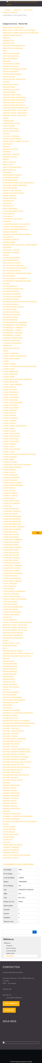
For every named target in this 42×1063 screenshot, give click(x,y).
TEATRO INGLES (9, 832)
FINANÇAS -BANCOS (10, 232)
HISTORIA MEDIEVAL (10, 286)
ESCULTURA (7, 203)
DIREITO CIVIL (8, 165)
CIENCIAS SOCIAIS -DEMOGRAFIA (15, 113)
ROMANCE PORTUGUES (11, 808)
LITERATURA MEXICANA (11, 563)
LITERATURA (7, 506)
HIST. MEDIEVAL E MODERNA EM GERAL (17, 273)
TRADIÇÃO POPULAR (10, 852)
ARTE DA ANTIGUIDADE (11, 53)
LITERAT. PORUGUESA (11, 441)
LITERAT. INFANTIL (9, 413)
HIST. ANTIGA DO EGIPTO (12, 263)
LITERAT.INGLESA (9, 490)
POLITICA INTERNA (9, 695)
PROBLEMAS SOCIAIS (10, 702)
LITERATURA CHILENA (11, 534)
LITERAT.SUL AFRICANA (11, 503)
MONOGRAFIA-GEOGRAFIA (13, 635)
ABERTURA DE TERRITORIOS (13, 27)
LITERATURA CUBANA (10, 545)
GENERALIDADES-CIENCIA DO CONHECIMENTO (20, 245)
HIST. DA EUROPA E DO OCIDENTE (15, 268)
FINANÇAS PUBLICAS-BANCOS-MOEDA (17, 234)
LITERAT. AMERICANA (10, 371)
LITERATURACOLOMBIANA (12, 581)
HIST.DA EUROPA (9, 276)
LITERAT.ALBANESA (10, 457)
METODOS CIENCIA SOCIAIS (13, 633)
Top (37, 533)
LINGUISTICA (7, 346)
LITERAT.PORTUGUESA (11, 501)
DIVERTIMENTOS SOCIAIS (12, 175)
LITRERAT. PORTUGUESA (12, 612)
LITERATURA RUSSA (10, 576)
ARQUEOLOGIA (8, 40)
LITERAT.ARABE (8, 459)
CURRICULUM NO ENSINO (12, 139)
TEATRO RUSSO (8, 837)
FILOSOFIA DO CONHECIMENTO (14, 227)
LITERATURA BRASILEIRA (12, 524)
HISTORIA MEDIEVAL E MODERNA (15, 322)
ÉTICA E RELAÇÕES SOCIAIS (13, 211)
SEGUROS (6, 811)
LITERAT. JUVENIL (9, 364)
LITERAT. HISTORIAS (10, 405)
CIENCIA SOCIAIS (9, 77)
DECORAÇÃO (7, 144)
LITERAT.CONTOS (9, 472)
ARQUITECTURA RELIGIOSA (13, 48)
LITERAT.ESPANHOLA (10, 475)
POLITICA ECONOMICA (11, 692)
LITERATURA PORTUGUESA (13, 573)
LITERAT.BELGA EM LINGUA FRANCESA (17, 465)
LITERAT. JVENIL (9, 428)
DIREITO (6, 159)
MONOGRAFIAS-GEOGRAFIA (13, 638)
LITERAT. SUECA (9, 446)
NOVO (5, 648)
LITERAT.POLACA (9, 498)
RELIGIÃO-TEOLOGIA (10, 777)
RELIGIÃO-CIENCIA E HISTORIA (14, 754)
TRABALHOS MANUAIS (11, 850)
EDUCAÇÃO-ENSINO (10, 188)
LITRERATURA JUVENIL (11, 614)
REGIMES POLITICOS (10, 718)
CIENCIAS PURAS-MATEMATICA (14, 105)
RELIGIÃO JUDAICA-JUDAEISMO (14, 739)
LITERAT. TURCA (9, 452)
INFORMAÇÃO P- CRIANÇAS (13, 327)
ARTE (5, 51)
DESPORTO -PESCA (10, 157)
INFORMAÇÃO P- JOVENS (12, 330)
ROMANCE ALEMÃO (10, 790)
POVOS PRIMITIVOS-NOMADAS (14, 700)
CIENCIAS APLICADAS (10, 84)
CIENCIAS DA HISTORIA (11, 90)
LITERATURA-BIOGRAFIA (12, 578)
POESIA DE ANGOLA (10, 669)
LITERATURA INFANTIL (11, 550)
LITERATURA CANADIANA (12, 529)
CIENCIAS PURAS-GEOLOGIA (13, 102)
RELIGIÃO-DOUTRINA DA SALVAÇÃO (16, 757)
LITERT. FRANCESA (10, 583)
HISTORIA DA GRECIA (10, 304)
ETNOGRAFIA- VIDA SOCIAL (13, 219)
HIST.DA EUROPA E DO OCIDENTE (15, 278)
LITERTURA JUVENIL (10, 604)
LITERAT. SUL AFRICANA (11, 449)
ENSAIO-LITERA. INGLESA (12, 190)
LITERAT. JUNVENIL (10, 421)
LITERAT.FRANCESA (10, 480)
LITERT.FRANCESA (9, 586)
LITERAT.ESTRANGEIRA (11, 477)
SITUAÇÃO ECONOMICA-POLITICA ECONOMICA (20, 821)
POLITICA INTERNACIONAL (12, 697)
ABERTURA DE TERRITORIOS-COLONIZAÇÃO (19, 30)
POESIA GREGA (8, 677)
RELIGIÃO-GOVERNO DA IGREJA (14, 759)
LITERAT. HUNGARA (10, 410)
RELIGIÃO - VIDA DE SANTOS (13, 731)
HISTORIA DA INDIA (9, 309)
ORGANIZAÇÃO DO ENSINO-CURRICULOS (18, 653)
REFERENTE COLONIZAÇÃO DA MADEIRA (18, 713)
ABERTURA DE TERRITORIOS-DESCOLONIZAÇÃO (20, 33)
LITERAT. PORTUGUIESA (11, 436)
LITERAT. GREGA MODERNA (13, 402)
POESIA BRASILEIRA (10, 666)
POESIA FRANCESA (10, 674)
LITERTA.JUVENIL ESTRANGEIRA (14, 599)
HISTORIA (6, 283)
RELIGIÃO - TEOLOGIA (11, 728)
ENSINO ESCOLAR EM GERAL (13, 193)
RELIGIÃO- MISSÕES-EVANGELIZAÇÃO (17, 752)
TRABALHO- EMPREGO (11, 847)
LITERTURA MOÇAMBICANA (13, 607)
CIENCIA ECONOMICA (10, 71)
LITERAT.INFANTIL (9, 488)
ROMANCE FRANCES (10, 12)
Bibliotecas (17, 10)
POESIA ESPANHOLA (10, 671)
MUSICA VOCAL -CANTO (11, 643)
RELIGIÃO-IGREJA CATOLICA (13, 764)
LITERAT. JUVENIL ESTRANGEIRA (15, 426)
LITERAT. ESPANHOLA (10, 392)
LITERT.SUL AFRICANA (11, 594)
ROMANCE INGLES (9, 788)
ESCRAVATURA (8, 201)
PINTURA (6, 658)
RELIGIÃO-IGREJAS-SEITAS (12, 770)
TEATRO (6, 824)
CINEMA (6, 118)
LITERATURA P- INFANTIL (12, 568)
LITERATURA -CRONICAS (12, 511)
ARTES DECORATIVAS (11, 56)
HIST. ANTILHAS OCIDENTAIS (13, 265)
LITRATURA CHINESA (10, 609)
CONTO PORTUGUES (10, 128)
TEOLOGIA (6, 842)
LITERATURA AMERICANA (12, 516)
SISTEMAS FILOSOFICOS (12, 814)
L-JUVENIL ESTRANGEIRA (12, 343)
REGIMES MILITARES (10, 715)
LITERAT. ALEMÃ (8, 369)
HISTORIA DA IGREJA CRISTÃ (13, 307)
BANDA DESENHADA (10, 58)
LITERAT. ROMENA (9, 444)
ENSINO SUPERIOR (10, 198)
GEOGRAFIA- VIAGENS (11, 252)
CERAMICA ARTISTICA (11, 66)
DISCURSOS (7, 172)
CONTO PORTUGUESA (11, 131)
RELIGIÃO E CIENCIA (10, 736)
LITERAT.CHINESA (9, 470)
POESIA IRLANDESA (10, 684)
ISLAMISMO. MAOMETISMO (13, 338)
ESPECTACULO (8, 206)
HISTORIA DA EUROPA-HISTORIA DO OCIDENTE (20, 302)
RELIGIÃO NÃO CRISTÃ (11, 744)
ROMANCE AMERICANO (11, 785)
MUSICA (6, 640)
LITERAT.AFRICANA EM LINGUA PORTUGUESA (19, 454)
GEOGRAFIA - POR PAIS (11, 250)
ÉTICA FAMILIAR (8, 214)
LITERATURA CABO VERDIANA (13, 527)
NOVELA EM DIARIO (10, 646)
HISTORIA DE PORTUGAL (12, 315)
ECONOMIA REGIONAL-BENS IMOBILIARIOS (18, 183)
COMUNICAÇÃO (8, 121)
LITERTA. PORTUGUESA (11, 596)
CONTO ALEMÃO (9, 126)
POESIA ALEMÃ (8, 661)
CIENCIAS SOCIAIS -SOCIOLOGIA (15, 115)
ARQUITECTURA (9, 43)
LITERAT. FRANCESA (10, 400)
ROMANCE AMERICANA (11, 793)
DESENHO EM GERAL (10, 149)
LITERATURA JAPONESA (11, 558)
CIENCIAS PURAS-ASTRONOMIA (14, 100)
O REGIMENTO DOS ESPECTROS (18, 864)
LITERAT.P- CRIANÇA (10, 496)
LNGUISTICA (7, 617)
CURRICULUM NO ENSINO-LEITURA (16, 141)
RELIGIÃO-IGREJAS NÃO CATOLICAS (16, 767)
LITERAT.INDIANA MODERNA (13, 485)
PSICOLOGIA (7, 708)
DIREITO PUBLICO (9, 162)
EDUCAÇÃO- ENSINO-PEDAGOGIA (15, 185)
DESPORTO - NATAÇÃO (11, 154)
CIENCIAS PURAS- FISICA (12, 95)
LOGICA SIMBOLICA (10, 620)
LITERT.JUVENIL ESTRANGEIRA (14, 591)
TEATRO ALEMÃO (9, 827)
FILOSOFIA (7, 221)
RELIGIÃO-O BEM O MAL (11, 772)
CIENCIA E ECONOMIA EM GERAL (15, 69)
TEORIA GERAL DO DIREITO (13, 845)
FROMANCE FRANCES (11, 240)
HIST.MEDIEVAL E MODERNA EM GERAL (17, 281)
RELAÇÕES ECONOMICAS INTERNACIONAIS (19, 723)
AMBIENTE (6, 38)
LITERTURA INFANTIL (10, 602)
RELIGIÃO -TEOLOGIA (11, 733)
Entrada (7, 10)
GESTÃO (6, 255)
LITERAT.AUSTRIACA (10, 462)
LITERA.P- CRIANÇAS (10, 353)
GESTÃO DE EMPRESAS (11, 258)
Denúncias (9, 1010)
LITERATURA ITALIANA (11, 555)
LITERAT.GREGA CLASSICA (12, 483)
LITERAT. (6, 361)
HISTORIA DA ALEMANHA (12, 294)
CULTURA (6, 133)
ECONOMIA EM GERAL (11, 177)
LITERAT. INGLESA (9, 415)
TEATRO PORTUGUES (11, 834)
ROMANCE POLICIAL (10, 806)
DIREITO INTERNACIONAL (12, 167)
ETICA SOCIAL (8, 216)
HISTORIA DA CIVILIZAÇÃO (12, 296)
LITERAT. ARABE (8, 377)
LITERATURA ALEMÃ (10, 514)
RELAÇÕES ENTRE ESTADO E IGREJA (16, 726)
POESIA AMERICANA (10, 664)
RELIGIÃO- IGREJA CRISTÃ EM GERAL (16, 749)
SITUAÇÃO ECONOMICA (11, 819)
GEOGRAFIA (7, 247)
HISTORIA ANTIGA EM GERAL (13, 289)
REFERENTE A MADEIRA (11, 710)
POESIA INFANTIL (9, 679)
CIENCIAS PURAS (9, 87)
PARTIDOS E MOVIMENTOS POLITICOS (17, 656)
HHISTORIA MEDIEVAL (11, 260)
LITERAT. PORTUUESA (11, 439)
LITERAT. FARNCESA (10, 395)
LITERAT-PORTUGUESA (11, 358)
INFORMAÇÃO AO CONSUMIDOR (14, 325)
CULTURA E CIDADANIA (11, 136)
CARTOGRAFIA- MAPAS (11, 64)
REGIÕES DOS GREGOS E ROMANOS (16, 721)
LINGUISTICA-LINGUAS (11, 348)
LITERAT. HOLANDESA (11, 408)
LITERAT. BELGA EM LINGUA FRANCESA (17, 379)
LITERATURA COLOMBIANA (12, 539)
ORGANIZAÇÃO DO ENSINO (13, 651)
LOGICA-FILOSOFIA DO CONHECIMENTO (17, 622)
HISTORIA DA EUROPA (11, 291)
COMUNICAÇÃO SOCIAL (11, 123)
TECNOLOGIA (8, 839)
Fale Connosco (11, 1003)
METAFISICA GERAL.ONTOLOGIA (14, 627)
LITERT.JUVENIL (8, 589)
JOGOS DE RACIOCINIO (11, 340)
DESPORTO (7, 152)
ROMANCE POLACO (10, 803)
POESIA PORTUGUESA (11, 687)
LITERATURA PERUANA (11, 571)
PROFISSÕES (7, 705)
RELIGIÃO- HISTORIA (10, 746)
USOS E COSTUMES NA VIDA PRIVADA (16, 855)
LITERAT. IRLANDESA (10, 418)
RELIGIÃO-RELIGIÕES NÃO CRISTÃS (16, 775)
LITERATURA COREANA (11, 542)
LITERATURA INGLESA (11, 508)
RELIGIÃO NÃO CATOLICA (12, 741)
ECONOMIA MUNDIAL (10, 180)
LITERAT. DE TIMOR (10, 390)
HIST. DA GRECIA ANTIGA (12, 271)
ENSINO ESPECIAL (9, 196)
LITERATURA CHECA (10, 532)
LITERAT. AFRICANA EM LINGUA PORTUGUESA (19, 366)
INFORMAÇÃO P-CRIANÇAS (13, 333)
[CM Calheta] (21, 1055)
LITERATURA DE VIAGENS (12, 547)
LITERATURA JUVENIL (10, 560)
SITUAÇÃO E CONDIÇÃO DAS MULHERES (17, 816)
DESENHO (6, 146)
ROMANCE (6, 783)
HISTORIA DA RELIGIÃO (11, 312)
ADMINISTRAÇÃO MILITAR (12, 35)
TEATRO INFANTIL (9, 829)
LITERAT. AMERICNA (10, 374)
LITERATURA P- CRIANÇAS (12, 565)
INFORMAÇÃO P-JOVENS (12, 335)
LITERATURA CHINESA (11, 537)
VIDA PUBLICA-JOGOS (11, 858)
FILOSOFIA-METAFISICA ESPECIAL (15, 229)
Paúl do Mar (28, 10)
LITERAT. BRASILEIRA (10, 382)
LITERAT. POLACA (9, 431)
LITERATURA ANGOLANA (11, 519)
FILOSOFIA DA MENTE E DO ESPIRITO (16, 224)
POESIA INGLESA (9, 682)
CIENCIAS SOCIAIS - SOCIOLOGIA (15, 110)
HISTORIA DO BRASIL (10, 317)
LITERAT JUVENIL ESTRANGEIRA (14, 356)
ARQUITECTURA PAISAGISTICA (14, 46)
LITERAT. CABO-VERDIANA (12, 384)
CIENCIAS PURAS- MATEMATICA (14, 97)
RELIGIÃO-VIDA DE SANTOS (13, 780)
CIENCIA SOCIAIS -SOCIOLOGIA (14, 79)
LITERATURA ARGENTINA (12, 521)
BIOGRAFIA (7, 61)
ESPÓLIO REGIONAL (10, 208)
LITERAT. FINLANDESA (11, 397)
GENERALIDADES (9, 242)
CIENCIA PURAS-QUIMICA (12, 74)
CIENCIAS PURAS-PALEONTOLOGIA (15, 108)
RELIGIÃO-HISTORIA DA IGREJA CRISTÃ (17, 762)
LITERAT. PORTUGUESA (11, 433)
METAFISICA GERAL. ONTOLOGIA (15, 625)
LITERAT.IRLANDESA (10, 493)
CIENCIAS (6, 82)
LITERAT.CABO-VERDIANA (12, 467)
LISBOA (5, 351)
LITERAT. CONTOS (9, 387)
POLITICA (6, 689)
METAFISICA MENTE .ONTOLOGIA (15, 630)
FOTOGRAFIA (8, 237)
